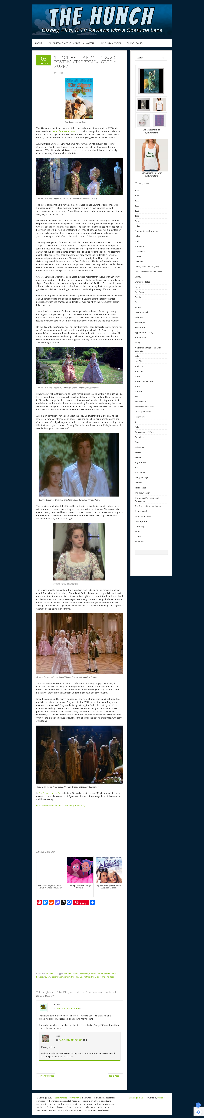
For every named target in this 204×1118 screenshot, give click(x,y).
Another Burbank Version (146, 231)
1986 (137, 210)
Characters (140, 251)
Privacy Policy (135, 43)
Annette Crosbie (71, 973)
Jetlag (137, 342)
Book (137, 241)
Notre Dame (140, 401)
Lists (137, 356)
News (137, 396)
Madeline (139, 366)
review (47, 976)
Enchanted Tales (142, 281)
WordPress (162, 1097)
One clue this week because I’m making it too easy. (61, 805)
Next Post (115, 1075)
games (138, 307)
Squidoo (138, 482)
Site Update (140, 472)
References (140, 447)
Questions (139, 437)
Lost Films (139, 361)
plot (136, 421)
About (38, 43)
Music (137, 386)
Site (136, 467)
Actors (138, 221)
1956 (137, 195)
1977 (137, 200)
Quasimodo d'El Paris (144, 432)
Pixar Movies (141, 416)
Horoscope (140, 322)
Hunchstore (152, 132)
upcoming (139, 526)
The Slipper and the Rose (51, 793)
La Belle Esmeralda (151, 129)
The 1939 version (142, 492)
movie (137, 376)
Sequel (138, 457)
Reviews (49, 973)
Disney (138, 276)
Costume (139, 261)
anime (138, 226)
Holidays (139, 317)
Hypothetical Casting (144, 332)
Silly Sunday (140, 462)
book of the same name (64, 131)
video (137, 531)
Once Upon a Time (143, 411)
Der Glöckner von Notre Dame (148, 271)
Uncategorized (141, 521)
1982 (137, 205)
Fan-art (138, 287)
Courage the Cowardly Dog (147, 266)
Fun (136, 302)
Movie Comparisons (144, 381)
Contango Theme (137, 1097)
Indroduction (140, 337)
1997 (137, 216)
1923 (137, 190)
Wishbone (139, 541)
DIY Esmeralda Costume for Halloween (71, 43)
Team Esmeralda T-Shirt (151, 172)
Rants (137, 442)
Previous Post (46, 1075)
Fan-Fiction (139, 292)
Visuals (138, 536)
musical (138, 391)
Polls (137, 427)
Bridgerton (139, 246)
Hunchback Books (110, 43)
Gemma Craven (96, 973)
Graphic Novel (141, 312)
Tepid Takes (140, 487)
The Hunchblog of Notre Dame (67, 1097)
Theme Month (141, 511)
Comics (138, 256)
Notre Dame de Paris (144, 406)
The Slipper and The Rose (102, 976)
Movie (107, 973)
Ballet (137, 236)
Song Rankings (141, 477)
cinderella (83, 973)
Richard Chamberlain (60, 976)
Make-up (139, 371)
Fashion (138, 297)
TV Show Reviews (143, 516)
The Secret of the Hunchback (148, 506)
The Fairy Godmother (80, 976)
